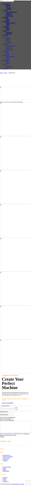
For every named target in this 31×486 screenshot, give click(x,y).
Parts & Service (6, 455)
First (16, 407)
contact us (2, 448)
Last (16, 409)
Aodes (7, 58)
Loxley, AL (9, 47)
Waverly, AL (9, 48)
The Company (6, 37)
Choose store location (7, 417)
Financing (5, 68)
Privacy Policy (6, 458)
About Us (8, 39)
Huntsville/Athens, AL (11, 45)
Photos (7, 63)
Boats (7, 52)
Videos (7, 62)
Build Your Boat (7, 467)
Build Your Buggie (10, 56)
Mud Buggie (6, 55)
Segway (8, 59)
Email (4, 411)
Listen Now (9, 67)
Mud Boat (5, 51)
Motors (7, 53)
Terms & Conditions (8, 456)
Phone (4, 414)
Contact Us (8, 41)
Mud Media (6, 60)
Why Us (8, 40)
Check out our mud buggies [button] (7, 402)
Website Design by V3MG (17, 484)
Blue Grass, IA (9, 49)
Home (1, 72)
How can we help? (7, 420)
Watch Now (9, 66)
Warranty (5, 460)
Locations (8, 43)
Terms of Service (9, 435)
